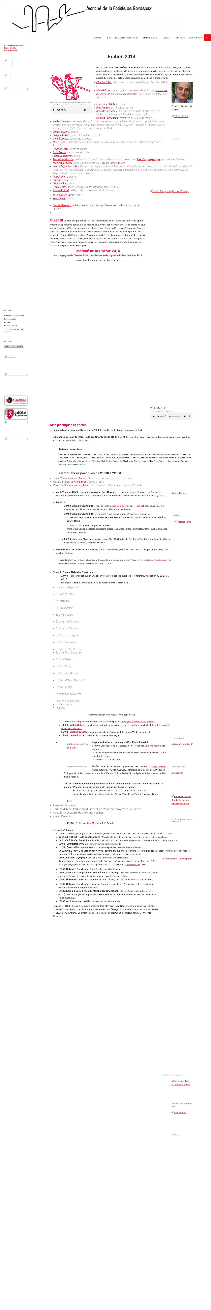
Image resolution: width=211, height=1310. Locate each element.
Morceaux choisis (149, 38)
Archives (97, 38)
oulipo (140, 506)
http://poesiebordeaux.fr (158, 560)
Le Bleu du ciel (133, 864)
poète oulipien (117, 506)
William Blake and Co (112, 163)
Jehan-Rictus (64, 553)
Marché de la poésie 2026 (14, 315)
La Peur (7, 322)
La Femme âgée (10, 319)
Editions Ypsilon (153, 746)
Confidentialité (195, 38)
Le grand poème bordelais (126, 38)
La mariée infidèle (11, 326)
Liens (109, 38)
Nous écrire (180, 38)
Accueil (166, 38)
